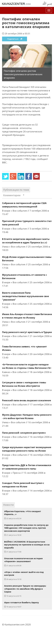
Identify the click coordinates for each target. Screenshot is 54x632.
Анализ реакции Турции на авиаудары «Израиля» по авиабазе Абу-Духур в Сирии (25, 590)
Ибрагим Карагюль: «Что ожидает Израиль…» (22, 515)
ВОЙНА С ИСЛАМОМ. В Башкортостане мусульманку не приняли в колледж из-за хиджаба (27, 546)
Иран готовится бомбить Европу (21, 604)
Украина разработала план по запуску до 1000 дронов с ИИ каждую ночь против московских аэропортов (26, 530)
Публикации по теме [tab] (16, 189)
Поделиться (13, 39)
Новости (8, 504)
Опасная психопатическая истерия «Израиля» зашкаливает (23, 562)
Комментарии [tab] (13, 195)
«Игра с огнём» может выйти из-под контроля (24, 575)
